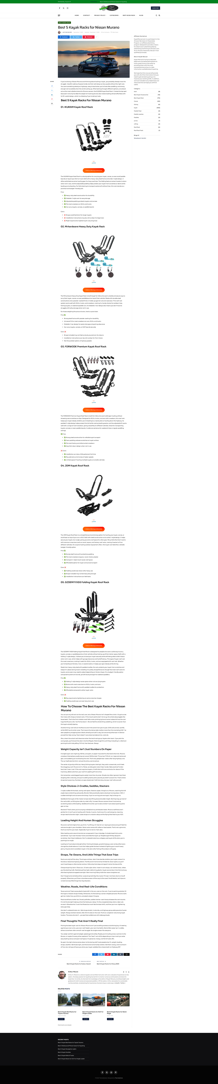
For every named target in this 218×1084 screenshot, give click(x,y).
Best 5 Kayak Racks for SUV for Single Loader (92, 1012)
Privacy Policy (99, 15)
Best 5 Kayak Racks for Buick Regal (117, 1012)
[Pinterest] (52, 99)
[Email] (52, 103)
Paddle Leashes (138, 114)
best (135, 91)
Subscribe (155, 8)
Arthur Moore (67, 32)
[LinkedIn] (52, 94)
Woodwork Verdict (140, 138)
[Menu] (59, 15)
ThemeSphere (119, 1078)
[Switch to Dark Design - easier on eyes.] (159, 1)
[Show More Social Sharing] (96, 37)
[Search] (159, 15)
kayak (135, 107)
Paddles (136, 117)
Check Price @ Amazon (93, 170)
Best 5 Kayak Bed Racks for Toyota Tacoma (67, 1012)
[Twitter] (52, 90)
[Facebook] (52, 86)
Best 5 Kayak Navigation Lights (67, 1049)
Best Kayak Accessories (141, 95)
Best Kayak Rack (129, 15)
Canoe (136, 101)
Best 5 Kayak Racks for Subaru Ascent (79, 964)
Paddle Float (137, 111)
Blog (141, 15)
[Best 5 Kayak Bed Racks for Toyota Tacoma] (69, 1000)
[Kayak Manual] (109, 8)
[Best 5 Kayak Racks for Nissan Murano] (94, 59)
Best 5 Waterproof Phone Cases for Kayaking (113, 1)
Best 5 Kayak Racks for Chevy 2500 (108, 964)
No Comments (106, 32)
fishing (136, 104)
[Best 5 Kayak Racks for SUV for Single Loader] (93, 1000)
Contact (86, 15)
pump (136, 120)
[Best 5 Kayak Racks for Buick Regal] (118, 1000)
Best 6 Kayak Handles (64, 1052)
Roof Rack (137, 127)
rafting (136, 124)
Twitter (122, 983)
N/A (94, 161)
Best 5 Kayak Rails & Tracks (66, 1055)
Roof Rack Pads (138, 130)
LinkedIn (117, 983)
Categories (114, 15)
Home (77, 15)
